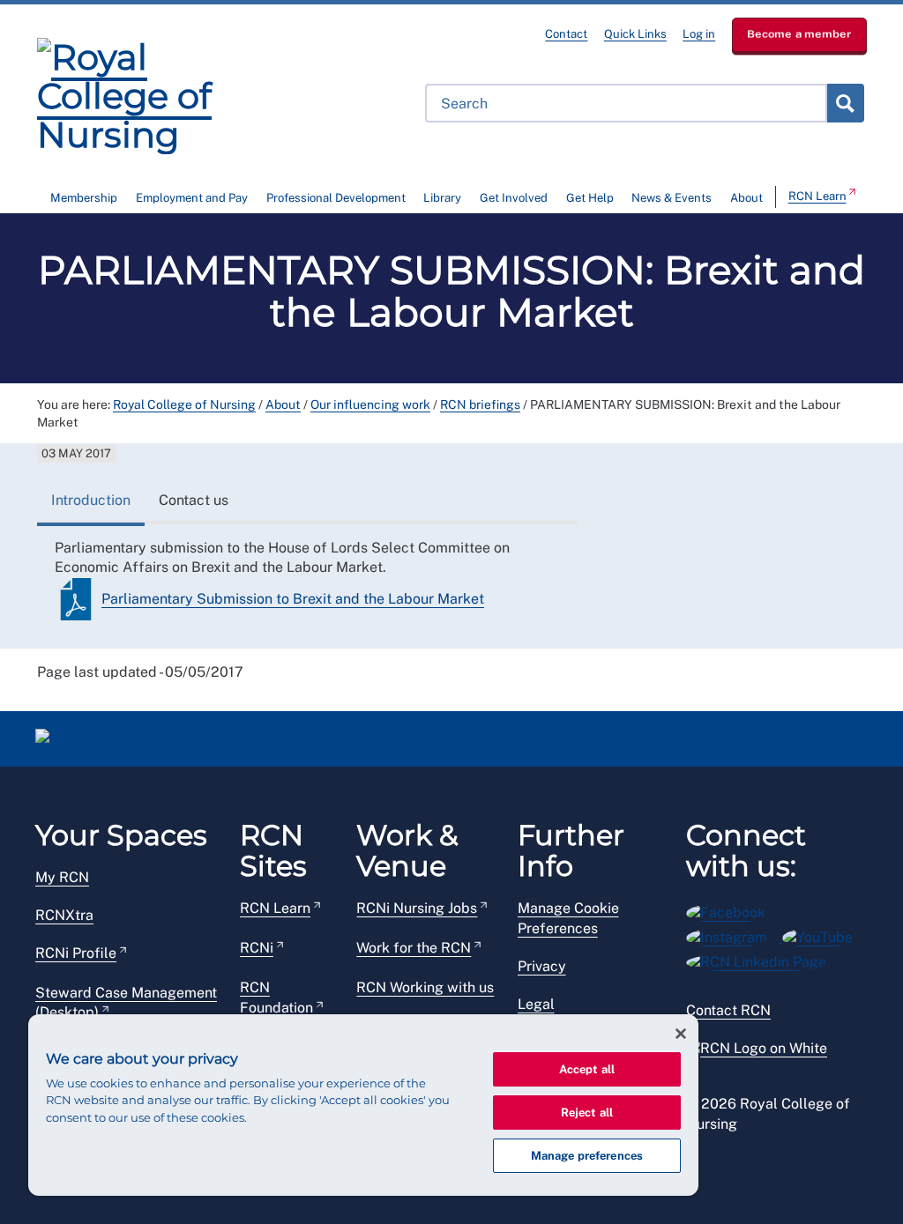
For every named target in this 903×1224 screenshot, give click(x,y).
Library (442, 197)
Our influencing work (370, 404)
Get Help (590, 197)
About (746, 197)
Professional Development (336, 197)
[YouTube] (823, 934)
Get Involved (514, 197)
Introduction (91, 500)
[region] (363, 1105)
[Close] (680, 1033)
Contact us (193, 500)
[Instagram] (734, 934)
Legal (536, 1004)
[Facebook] (731, 909)
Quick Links (635, 34)
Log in (699, 34)
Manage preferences (587, 1155)
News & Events (671, 197)
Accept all (587, 1069)
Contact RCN (728, 1010)
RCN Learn (817, 196)
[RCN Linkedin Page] (762, 959)
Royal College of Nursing (184, 404)
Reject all (587, 1112)
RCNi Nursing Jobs (416, 908)
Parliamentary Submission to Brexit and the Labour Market (292, 598)
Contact (566, 34)
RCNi (256, 947)
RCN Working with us (425, 987)
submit (844, 103)
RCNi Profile (75, 953)
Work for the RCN (413, 947)
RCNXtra (64, 915)
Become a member (799, 34)
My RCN (62, 877)
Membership (83, 197)
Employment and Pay (192, 197)
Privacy (542, 966)
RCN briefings (480, 404)
